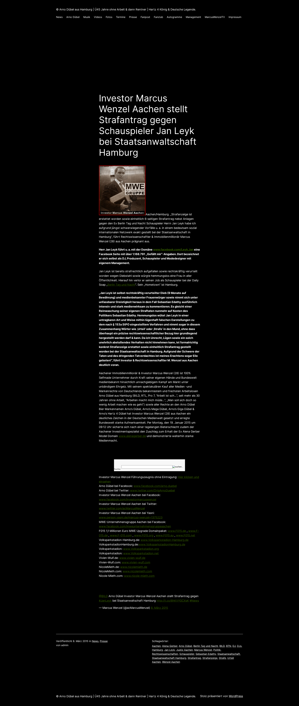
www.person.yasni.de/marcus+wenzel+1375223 (130, 517)
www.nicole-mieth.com (139, 575)
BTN (228, 645)
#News (194, 600)
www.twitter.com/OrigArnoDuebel (152, 490)
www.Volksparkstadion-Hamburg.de (164, 540)
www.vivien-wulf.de (132, 557)
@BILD (103, 596)
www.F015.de (177, 531)
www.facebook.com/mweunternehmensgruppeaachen (135, 526)
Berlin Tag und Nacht (121, 284)
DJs (239, 645)
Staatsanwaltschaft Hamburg (169, 658)
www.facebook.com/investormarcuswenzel (127, 499)
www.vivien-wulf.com (136, 562)
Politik (217, 649)
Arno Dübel (185, 645)
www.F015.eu (165, 535)
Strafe (222, 658)
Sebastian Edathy (206, 653)
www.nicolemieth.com (137, 571)
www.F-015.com (121, 535)
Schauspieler (186, 653)
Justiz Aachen (184, 649)
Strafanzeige (209, 658)
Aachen (156, 645)
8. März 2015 (159, 607)
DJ (234, 645)
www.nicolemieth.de (133, 567)
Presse (104, 641)
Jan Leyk (169, 649)
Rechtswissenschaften (165, 653)
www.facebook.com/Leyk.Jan (173, 249)
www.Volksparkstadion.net (141, 553)
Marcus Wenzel (203, 649)
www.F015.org (143, 535)
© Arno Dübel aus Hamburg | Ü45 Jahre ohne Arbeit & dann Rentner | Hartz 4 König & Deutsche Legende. (126, 9)
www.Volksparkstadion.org (141, 548)
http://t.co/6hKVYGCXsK (173, 600)
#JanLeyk (105, 600)
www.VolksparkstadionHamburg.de (162, 544)
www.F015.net (185, 535)
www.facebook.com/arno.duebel (155, 486)
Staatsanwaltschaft (228, 653)
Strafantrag (194, 658)
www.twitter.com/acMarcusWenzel (122, 508)
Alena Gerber (169, 645)
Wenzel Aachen (171, 661)
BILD (222, 645)
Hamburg (157, 649)
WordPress (236, 696)
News (95, 641)
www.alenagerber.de (132, 436)
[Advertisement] (149, 60)
